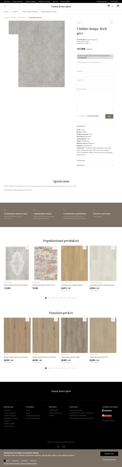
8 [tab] (64, 298)
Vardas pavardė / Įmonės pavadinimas (88, 62)
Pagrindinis (7, 17)
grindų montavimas (92, 39)
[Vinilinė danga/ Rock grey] (41, 87)
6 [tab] (59, 298)
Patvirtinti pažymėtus (109, 460)
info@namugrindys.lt (102, 1)
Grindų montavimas (17, 1)
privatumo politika (92, 116)
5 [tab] (56, 298)
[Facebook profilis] (58, 446)
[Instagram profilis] (64, 446)
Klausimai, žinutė (82, 89)
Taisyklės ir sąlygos (30, 1)
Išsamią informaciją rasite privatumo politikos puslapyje (20, 463)
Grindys (15, 11)
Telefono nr (80, 80)
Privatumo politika (65, 1)
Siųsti (109, 116)
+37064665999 (114, 1)
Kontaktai (52, 415)
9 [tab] (67, 298)
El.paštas (79, 71)
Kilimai (6, 11)
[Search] (5, 6)
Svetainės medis (9, 426)
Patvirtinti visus (109, 454)
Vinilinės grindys (22, 17)
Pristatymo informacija (44, 1)
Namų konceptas (61, 6)
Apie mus (55, 1)
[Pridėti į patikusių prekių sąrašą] (27, 247)
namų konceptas (61, 391)
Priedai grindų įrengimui (30, 11)
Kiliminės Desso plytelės (48, 11)
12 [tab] (75, 298)
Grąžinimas (7, 1)
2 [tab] (48, 298)
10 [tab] (70, 298)
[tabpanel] (17, 267)
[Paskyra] (112, 6)
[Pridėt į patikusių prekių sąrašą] (111, 22)
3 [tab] (51, 298)
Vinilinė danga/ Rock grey (35, 17)
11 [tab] (72, 298)
